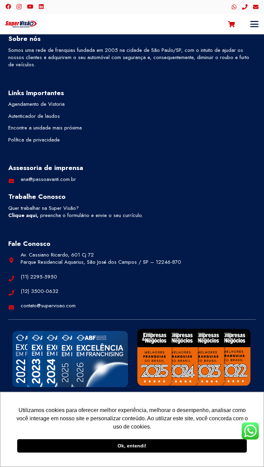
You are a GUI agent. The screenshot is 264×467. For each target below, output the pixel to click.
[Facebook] (8, 6)
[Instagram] (19, 7)
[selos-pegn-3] (194, 357)
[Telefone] (245, 7)
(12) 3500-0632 (39, 291)
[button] (254, 24)
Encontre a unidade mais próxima (45, 128)
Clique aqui (22, 215)
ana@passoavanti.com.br (48, 179)
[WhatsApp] (234, 7)
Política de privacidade (34, 140)
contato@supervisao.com (48, 305)
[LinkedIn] (41, 6)
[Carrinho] (231, 24)
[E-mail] (255, 7)
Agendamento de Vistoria (36, 104)
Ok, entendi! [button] (132, 445)
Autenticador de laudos (34, 116)
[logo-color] (21, 24)
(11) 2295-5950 (39, 277)
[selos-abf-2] (70, 359)
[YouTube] (30, 6)
